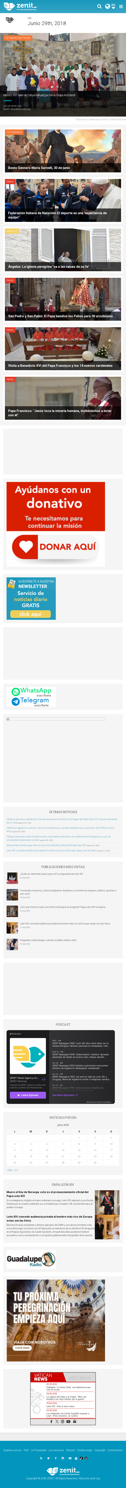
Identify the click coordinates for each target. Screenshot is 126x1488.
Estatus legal (84, 1450)
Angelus (12, 231)
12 (31, 1150)
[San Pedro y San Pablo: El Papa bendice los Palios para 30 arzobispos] (63, 299)
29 (79, 1162)
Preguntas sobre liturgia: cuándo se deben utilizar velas (48, 940)
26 (31, 1162)
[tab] (47, 1377)
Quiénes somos (12, 1450)
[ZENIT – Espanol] (35, 6)
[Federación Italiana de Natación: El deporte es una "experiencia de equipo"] (63, 200)
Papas (10, 181)
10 (111, 1144)
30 (95, 1162)
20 (47, 1156)
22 (79, 1156)
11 (14, 1150)
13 (47, 1150)
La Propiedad (38, 1450)
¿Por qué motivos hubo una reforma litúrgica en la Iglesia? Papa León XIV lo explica (62, 907)
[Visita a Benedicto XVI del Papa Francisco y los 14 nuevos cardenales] (63, 348)
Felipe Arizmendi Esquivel (17, 109)
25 (14, 1162)
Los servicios (56, 1450)
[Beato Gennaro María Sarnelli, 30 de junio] (63, 150)
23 (95, 1156)
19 (31, 1156)
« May (9, 1170)
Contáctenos (115, 1450)
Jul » (16, 1170)
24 (111, 1156)
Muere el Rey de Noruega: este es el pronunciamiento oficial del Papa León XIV (46, 845)
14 (63, 1150)
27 (47, 1162)
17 (111, 1150)
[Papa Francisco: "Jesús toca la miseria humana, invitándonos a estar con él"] (63, 398)
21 (63, 1156)
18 (14, 1156)
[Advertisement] (63, 452)
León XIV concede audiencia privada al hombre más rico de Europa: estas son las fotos (52, 850)
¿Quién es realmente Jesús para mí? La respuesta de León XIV (51, 874)
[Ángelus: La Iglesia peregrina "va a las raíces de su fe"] (63, 249)
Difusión (70, 1450)
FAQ (26, 1450)
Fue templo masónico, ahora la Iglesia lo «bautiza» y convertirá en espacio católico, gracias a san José (68, 892)
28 (63, 1162)
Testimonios (14, 132)
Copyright (99, 1450)
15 (79, 1150)
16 (95, 1150)
